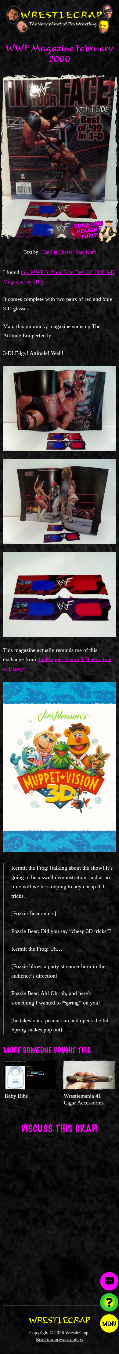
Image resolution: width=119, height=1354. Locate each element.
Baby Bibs (16, 1096)
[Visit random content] (109, 1302)
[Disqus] (59, 1215)
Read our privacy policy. (59, 1339)
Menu (109, 1323)
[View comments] (109, 1281)
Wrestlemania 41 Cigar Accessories (83, 1099)
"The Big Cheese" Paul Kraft (67, 252)
